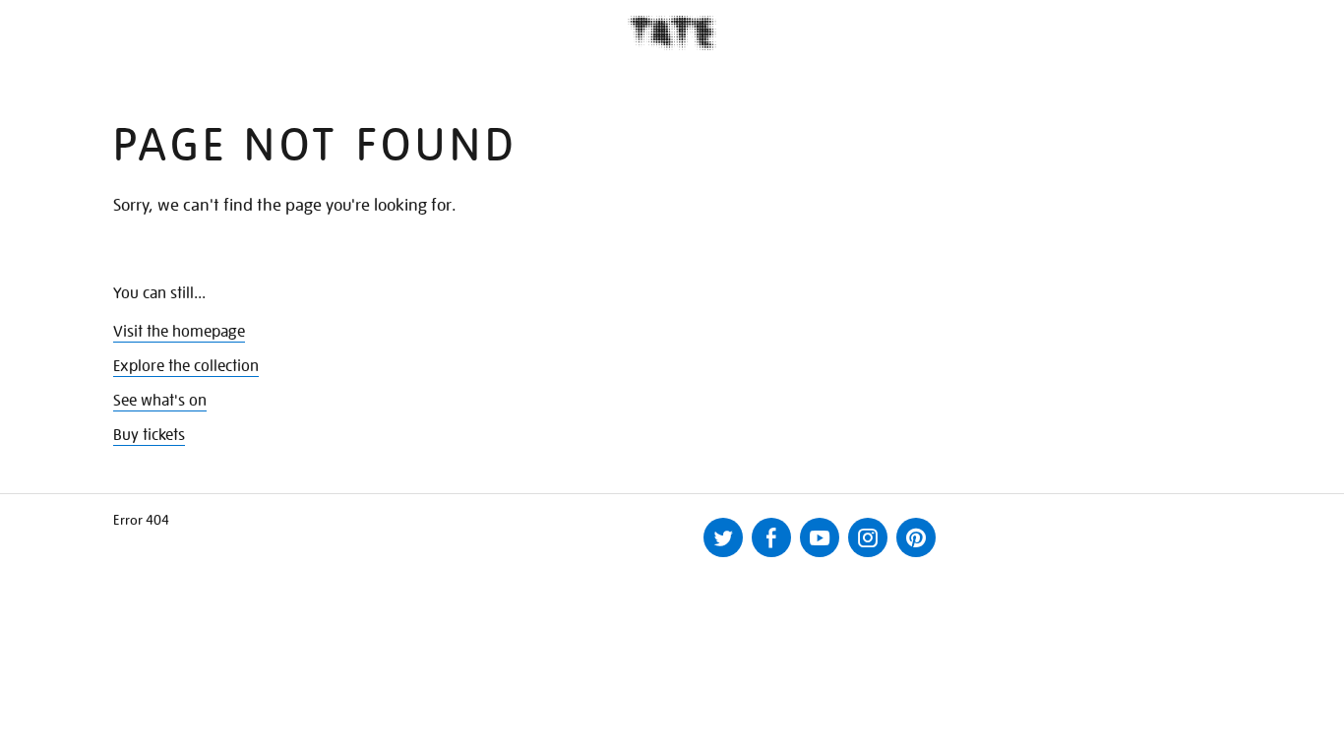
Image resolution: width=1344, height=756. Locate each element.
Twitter (723, 537)
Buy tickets (149, 435)
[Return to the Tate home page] (672, 33)
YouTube (819, 537)
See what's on (160, 400)
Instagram (867, 537)
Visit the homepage (179, 332)
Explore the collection (186, 366)
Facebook (771, 537)
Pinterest (916, 537)
